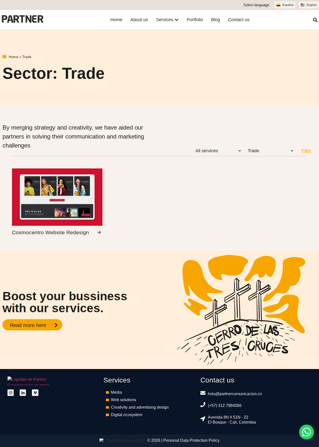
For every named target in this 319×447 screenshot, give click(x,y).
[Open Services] (176, 19)
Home (13, 57)
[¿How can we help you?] (306, 432)
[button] (315, 20)
